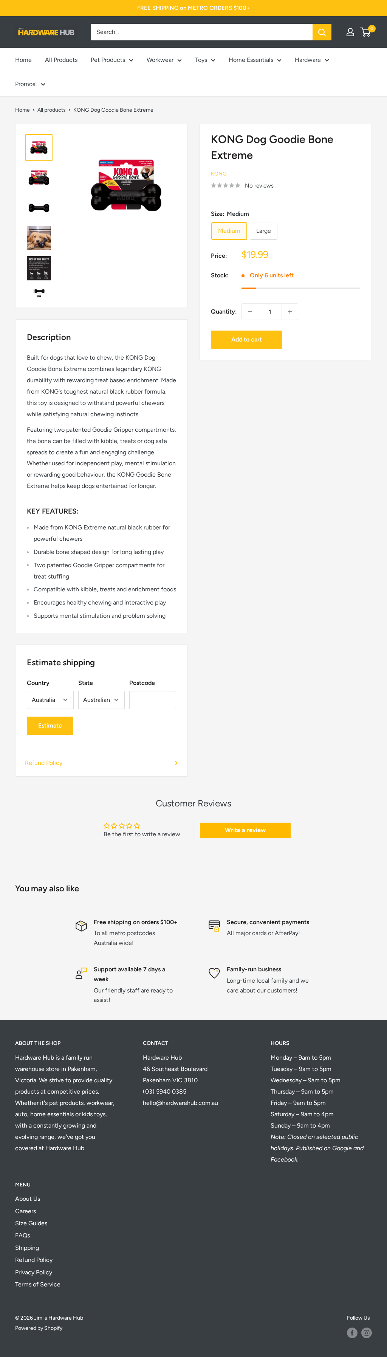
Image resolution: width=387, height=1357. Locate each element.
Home (23, 59)
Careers (25, 1211)
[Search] (322, 32)
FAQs (22, 1235)
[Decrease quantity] (250, 312)
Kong (219, 174)
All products (51, 110)
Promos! (26, 84)
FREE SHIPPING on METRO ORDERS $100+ (193, 8)
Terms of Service (37, 1284)
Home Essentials (251, 59)
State (85, 682)
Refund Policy (43, 762)
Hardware (308, 59)
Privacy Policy (33, 1272)
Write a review (245, 830)
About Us (27, 1198)
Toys (201, 59)
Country (38, 682)
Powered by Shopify (38, 1328)
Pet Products (108, 59)
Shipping (27, 1247)
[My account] (350, 32)
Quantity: (224, 311)
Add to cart (246, 339)
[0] (365, 32)
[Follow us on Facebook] (352, 1333)
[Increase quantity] (290, 312)
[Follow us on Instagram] (366, 1333)
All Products (61, 59)
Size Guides (31, 1223)
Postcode (142, 682)
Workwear (160, 59)
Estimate (50, 725)
